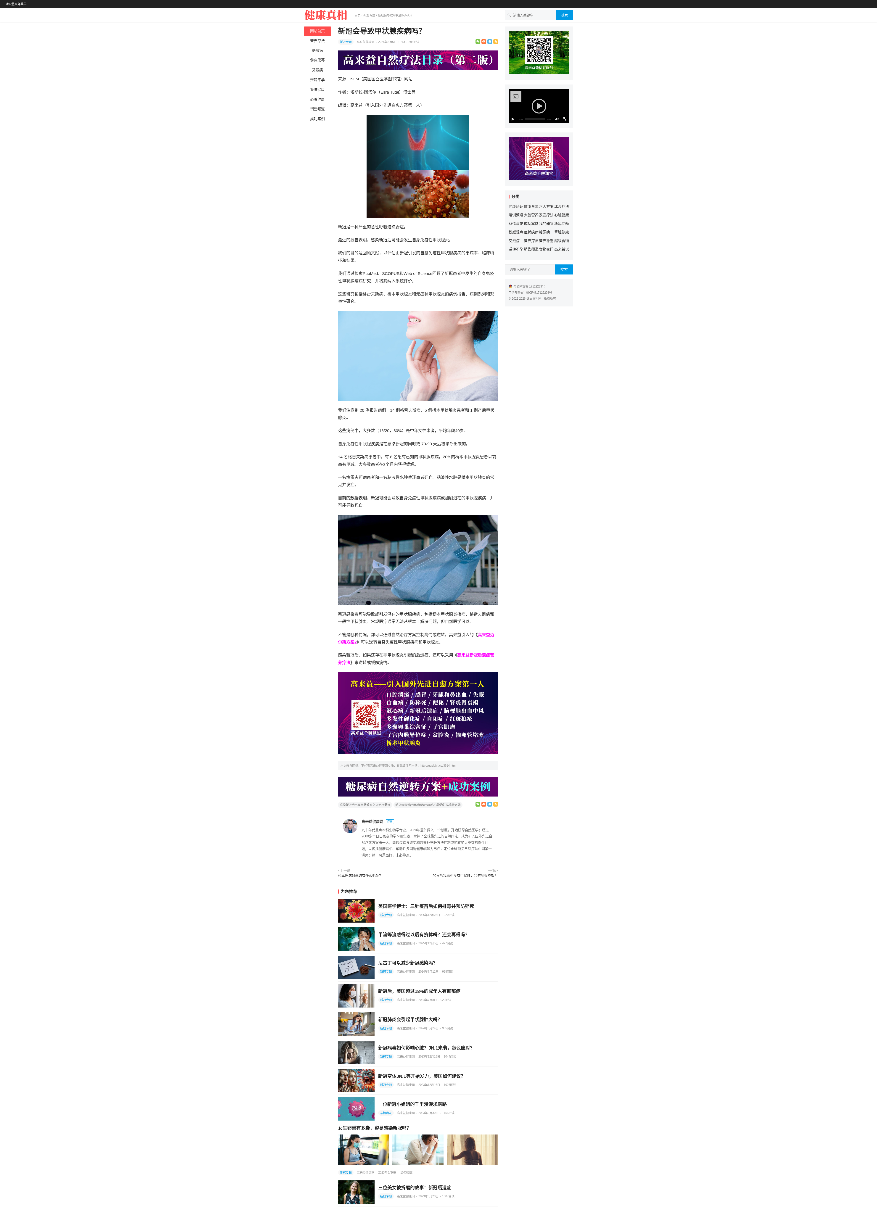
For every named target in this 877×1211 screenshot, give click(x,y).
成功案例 (317, 119)
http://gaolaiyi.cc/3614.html (438, 765)
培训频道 (516, 215)
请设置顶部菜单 (16, 4)
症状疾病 (531, 232)
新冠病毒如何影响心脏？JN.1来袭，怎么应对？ (426, 1047)
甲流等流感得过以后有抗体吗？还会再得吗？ (424, 934)
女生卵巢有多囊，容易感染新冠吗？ (374, 1128)
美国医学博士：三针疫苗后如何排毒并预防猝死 (426, 906)
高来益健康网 (366, 42)
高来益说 (561, 249)
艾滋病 (317, 70)
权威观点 (516, 232)
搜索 (564, 15)
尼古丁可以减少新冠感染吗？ (408, 963)
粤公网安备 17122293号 (529, 286)
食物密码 (546, 249)
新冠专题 (369, 15)
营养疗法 (317, 41)
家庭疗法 (546, 215)
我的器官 (546, 224)
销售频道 (317, 109)
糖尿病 (317, 51)
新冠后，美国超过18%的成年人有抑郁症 (419, 991)
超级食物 (561, 241)
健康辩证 (516, 206)
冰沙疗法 (561, 206)
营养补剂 (546, 241)
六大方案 (546, 206)
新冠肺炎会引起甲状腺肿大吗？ (410, 1019)
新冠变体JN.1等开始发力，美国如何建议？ (421, 1076)
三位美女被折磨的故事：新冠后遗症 (414, 1187)
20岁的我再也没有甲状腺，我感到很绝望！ (465, 876)
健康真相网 (533, 298)
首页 (358, 15)
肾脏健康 (317, 90)
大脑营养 (531, 215)
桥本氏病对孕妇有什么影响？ (360, 876)
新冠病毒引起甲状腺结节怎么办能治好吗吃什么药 (428, 805)
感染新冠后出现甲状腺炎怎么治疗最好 (365, 805)
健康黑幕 (317, 60)
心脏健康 (317, 99)
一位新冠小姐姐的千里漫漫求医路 (412, 1104)
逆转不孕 (317, 80)
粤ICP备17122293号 (538, 292)
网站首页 (317, 31)
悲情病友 (386, 1113)
